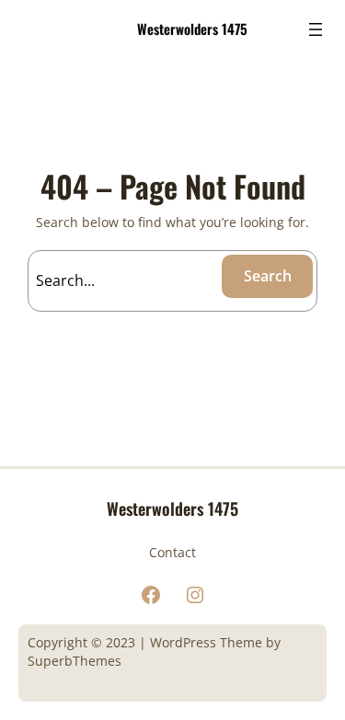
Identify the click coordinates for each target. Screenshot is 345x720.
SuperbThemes (74, 660)
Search (268, 276)
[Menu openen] (316, 29)
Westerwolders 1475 (192, 28)
